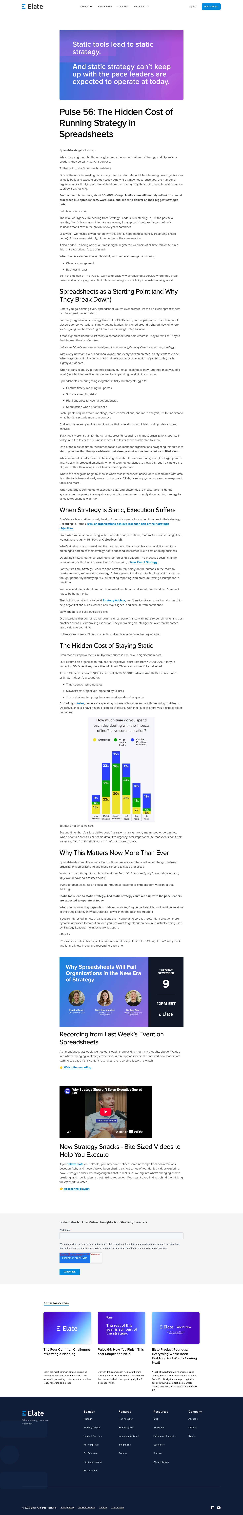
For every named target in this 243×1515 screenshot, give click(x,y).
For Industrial (90, 1470)
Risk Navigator (126, 1427)
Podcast (158, 1453)
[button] (86, 6)
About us (193, 1418)
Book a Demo (211, 6)
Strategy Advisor (92, 1427)
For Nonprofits (91, 1444)
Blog (156, 1418)
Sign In (192, 6)
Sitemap (103, 1507)
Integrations (125, 1444)
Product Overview (93, 1436)
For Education (91, 1453)
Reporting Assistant (129, 1436)
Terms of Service (86, 1507)
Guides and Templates (165, 1436)
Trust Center (117, 1507)
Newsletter (159, 1427)
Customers (123, 6)
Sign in (191, 1436)
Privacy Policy (67, 1507)
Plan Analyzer (126, 1418)
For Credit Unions (93, 1462)
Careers (192, 1427)
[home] (32, 6)
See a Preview (105, 6)
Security (123, 1453)
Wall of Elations (161, 1462)
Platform (88, 1418)
